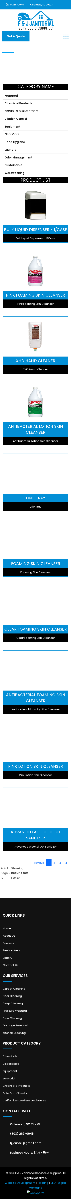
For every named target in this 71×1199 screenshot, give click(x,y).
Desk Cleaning (12, 1018)
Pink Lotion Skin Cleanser (35, 766)
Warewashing (15, 173)
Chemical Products (19, 103)
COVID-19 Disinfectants (21, 111)
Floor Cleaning (12, 996)
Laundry (10, 150)
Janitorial (9, 1078)
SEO (53, 1183)
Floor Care (12, 134)
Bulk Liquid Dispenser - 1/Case (35, 229)
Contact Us (10, 965)
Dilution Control (16, 119)
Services (8, 943)
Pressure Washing (15, 1011)
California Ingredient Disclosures (24, 1100)
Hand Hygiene (15, 142)
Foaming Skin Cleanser (35, 563)
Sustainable (13, 165)
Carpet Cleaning (14, 989)
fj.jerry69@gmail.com (25, 1143)
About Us (9, 936)
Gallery (7, 958)
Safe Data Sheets (15, 1093)
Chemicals (10, 1056)
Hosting (43, 1183)
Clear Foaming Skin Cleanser (35, 629)
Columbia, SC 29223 (41, 4)
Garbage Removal (15, 1025)
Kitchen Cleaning (14, 1033)
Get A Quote (16, 36)
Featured (11, 96)
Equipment (12, 126)
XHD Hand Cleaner (35, 361)
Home (7, 928)
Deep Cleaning (13, 1003)
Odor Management (18, 157)
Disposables (11, 1064)
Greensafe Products (16, 1086)
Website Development (20, 1183)
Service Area (11, 950)
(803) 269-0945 (15, 4)
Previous (38, 863)
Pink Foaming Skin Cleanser (35, 295)
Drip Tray (35, 498)
